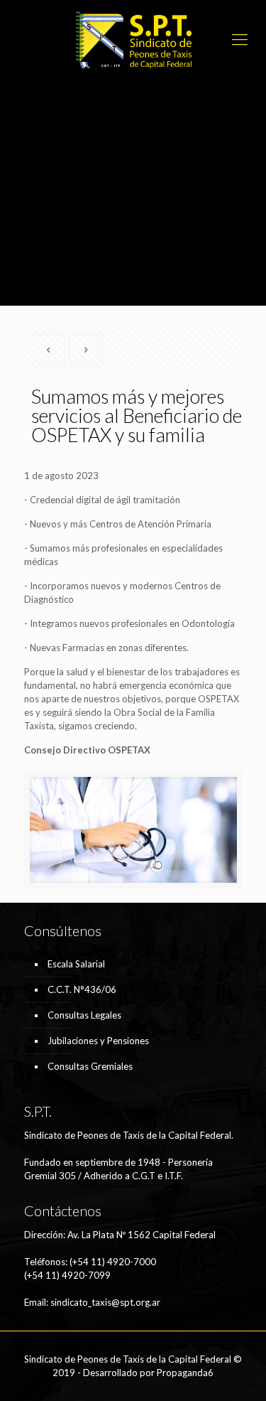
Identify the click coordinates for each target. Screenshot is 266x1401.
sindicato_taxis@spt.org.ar (105, 1302)
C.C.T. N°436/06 (82, 989)
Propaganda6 (185, 1372)
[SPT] (133, 39)
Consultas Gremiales (90, 1066)
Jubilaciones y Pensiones (98, 1040)
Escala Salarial (76, 964)
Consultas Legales (84, 1015)
